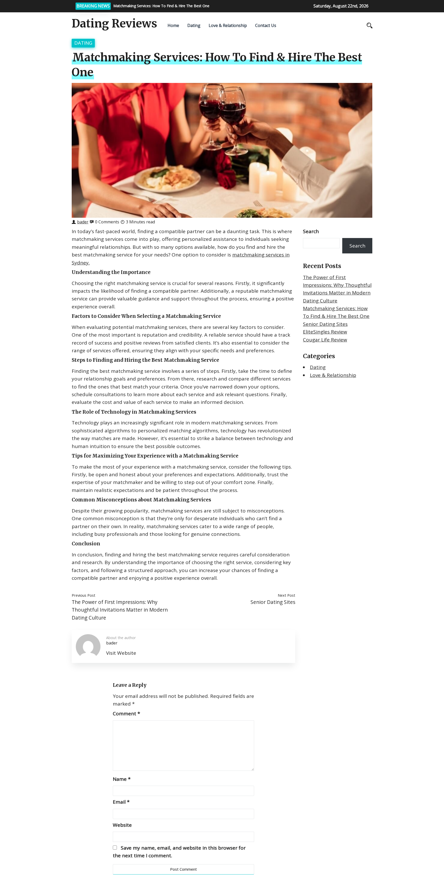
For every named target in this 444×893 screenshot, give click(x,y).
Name (122, 779)
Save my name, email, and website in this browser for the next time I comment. (179, 851)
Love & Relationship (228, 25)
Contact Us (265, 25)
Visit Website (121, 653)
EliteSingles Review (325, 331)
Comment (126, 713)
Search (311, 231)
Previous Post (83, 595)
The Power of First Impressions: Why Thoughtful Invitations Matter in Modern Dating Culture (120, 609)
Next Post (286, 595)
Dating (193, 25)
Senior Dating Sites (273, 601)
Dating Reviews (114, 24)
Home (173, 25)
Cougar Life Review (325, 339)
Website (122, 825)
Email (121, 802)
